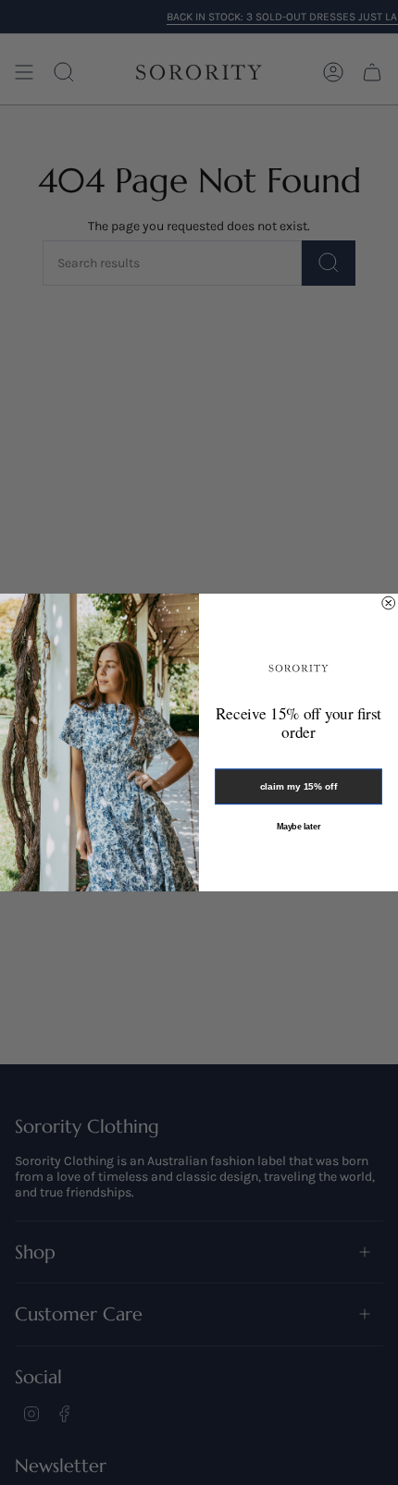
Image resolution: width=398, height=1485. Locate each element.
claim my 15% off (298, 786)
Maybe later (299, 826)
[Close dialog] (388, 602)
